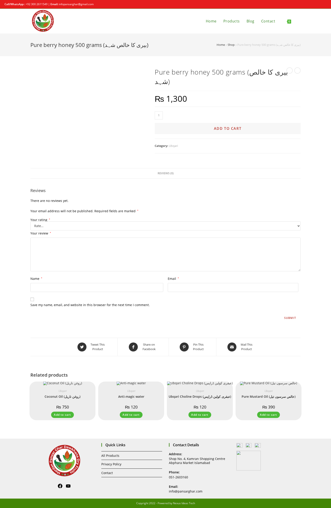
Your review (40, 233)
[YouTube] (68, 486)
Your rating (40, 219)
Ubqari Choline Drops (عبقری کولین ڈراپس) (200, 396)
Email (173, 278)
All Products (110, 455)
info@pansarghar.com (185, 491)
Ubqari (173, 146)
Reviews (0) (166, 173)
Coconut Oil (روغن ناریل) (62, 396)
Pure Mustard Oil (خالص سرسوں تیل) (268, 396)
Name (36, 278)
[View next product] (297, 70)
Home (221, 45)
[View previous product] (289, 70)
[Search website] (299, 21)
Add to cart (228, 128)
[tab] (165, 173)
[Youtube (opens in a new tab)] (324, 4)
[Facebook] (60, 486)
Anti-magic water (131, 396)
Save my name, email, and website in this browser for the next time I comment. (90, 305)
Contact (107, 473)
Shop (231, 45)
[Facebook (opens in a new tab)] (320, 4)
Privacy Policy (111, 464)
